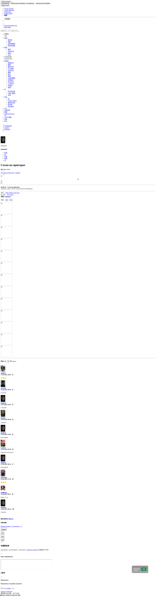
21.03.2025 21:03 (6, 404)
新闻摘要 (7, 19)
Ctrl (7, 200)
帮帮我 (3, 593)
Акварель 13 (18, 526)
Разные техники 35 (7, 526)
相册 (5, 158)
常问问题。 (9, 593)
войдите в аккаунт (32, 550)
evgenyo (3, 447)
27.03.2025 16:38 (6, 449)
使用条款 (8, 595)
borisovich (4, 477)
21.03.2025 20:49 (6, 419)
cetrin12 (3, 373)
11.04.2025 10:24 (6, 509)
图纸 (2, 169)
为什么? (10, 519)
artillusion (4, 492)
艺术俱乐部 (8, 58)
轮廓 (5, 153)
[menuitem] (16, 25)
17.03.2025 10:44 (6, 374)
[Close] (1, 542)
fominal (3, 418)
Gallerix (8, 588)
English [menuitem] (12, 25)
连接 (5, 156)
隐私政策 (14, 595)
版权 (19, 595)
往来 (17, 593)
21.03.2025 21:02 (6, 434)
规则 (3, 595)
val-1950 (3, 388)
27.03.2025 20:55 (6, 464)
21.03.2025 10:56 (6, 389)
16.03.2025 (10, 194)
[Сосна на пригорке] (10, 173)
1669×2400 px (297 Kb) (12, 193)
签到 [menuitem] (5, 27)
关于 (14, 593)
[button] (9, 8)
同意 (144, 569)
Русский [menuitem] (6, 25)
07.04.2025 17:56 (6, 479)
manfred (3, 403)
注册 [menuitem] (9, 27)
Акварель (7, 196)
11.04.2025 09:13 (6, 494)
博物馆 (6, 35)
